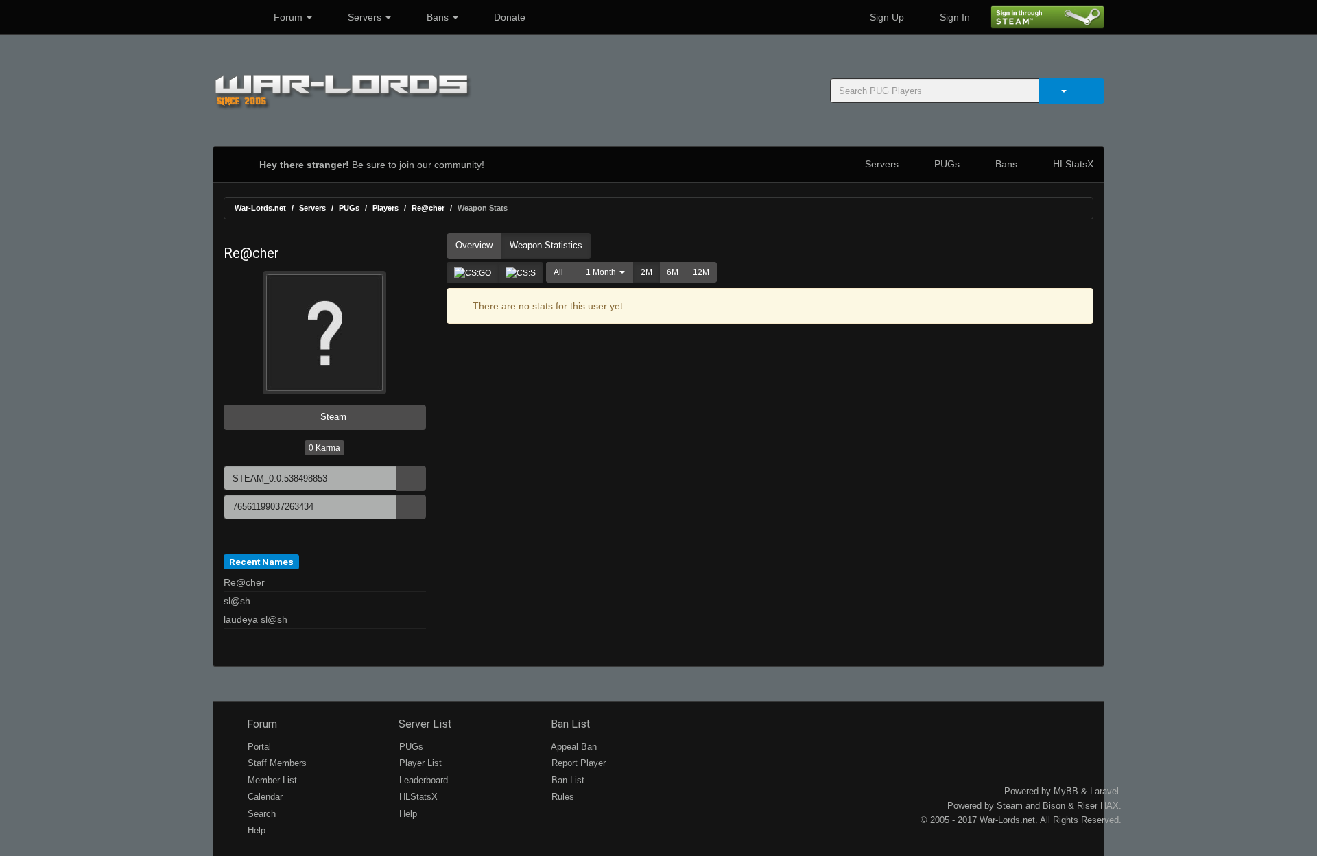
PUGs (946, 163)
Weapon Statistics (546, 245)
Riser (1087, 805)
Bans (437, 17)
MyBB (1066, 791)
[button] (602, 272)
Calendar (264, 797)
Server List (423, 723)
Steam (332, 417)
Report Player (577, 763)
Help (255, 830)
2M (646, 272)
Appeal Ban (573, 746)
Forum (288, 17)
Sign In (953, 17)
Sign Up (885, 17)
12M (701, 272)
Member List (271, 780)
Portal (258, 746)
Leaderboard (422, 780)
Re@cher (428, 208)
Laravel (1104, 791)
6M (672, 272)
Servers (364, 17)
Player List (419, 763)
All (558, 272)
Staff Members (276, 763)
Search (260, 814)
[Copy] (411, 478)
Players (385, 208)
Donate (508, 17)
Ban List (569, 723)
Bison (1054, 805)
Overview (474, 245)
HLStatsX (1071, 163)
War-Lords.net (260, 208)
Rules (561, 797)
